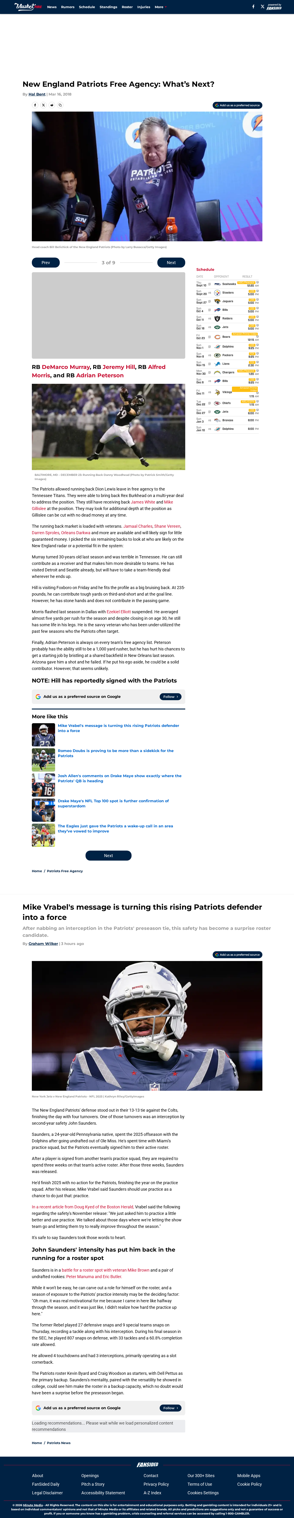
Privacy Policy (156, 1484)
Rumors (67, 7)
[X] (262, 6)
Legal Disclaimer (47, 1492)
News (51, 7)
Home (37, 871)
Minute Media (33, 1505)
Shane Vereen (167, 526)
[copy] (60, 105)
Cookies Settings (203, 1492)
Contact (151, 1475)
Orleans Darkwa (75, 532)
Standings (108, 7)
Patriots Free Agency (65, 871)
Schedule (87, 7)
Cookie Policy (249, 1484)
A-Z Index (152, 1492)
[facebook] (253, 6)
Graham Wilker (43, 943)
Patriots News (58, 1443)
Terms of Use (200, 1484)
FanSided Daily (45, 1484)
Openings (90, 1475)
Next (171, 262)
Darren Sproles (45, 532)
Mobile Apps (248, 1475)
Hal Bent (37, 94)
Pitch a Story (93, 1484)
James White (143, 502)
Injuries (143, 7)
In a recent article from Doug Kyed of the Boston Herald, (83, 1206)
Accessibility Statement (103, 1492)
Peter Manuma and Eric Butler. (94, 1276)
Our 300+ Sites (201, 1475)
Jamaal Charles (137, 526)
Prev (46, 262)
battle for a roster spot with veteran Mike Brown (105, 1270)
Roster (127, 7)
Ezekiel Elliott (119, 611)
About (37, 1475)
